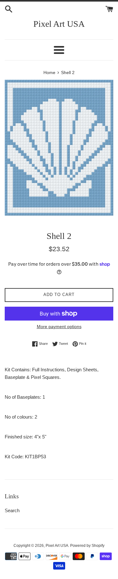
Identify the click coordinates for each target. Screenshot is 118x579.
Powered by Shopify (87, 545)
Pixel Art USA (59, 24)
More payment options (59, 326)
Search (12, 510)
